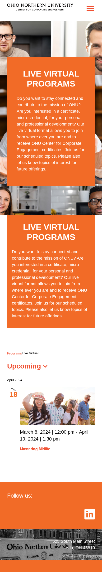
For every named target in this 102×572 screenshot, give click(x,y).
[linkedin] (89, 514)
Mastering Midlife (35, 448)
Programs (14, 353)
